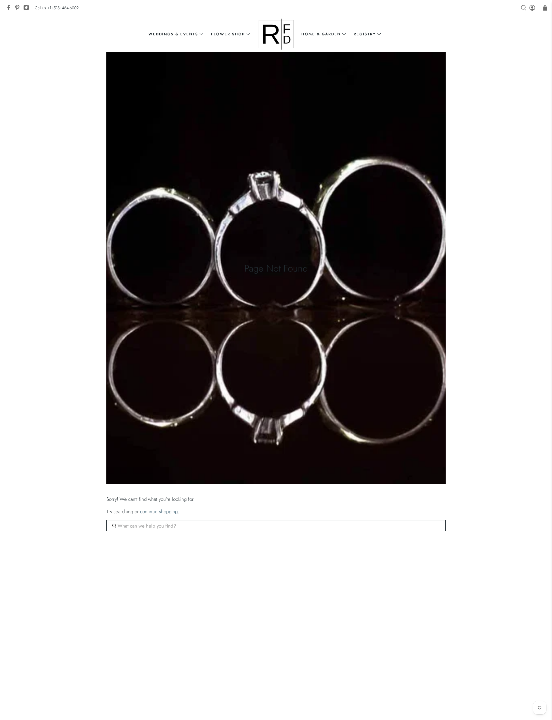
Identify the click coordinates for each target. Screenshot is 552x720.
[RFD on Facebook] (10, 9)
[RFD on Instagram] (27, 9)
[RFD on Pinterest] (18, 9)
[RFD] (276, 34)
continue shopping (159, 511)
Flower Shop (228, 34)
